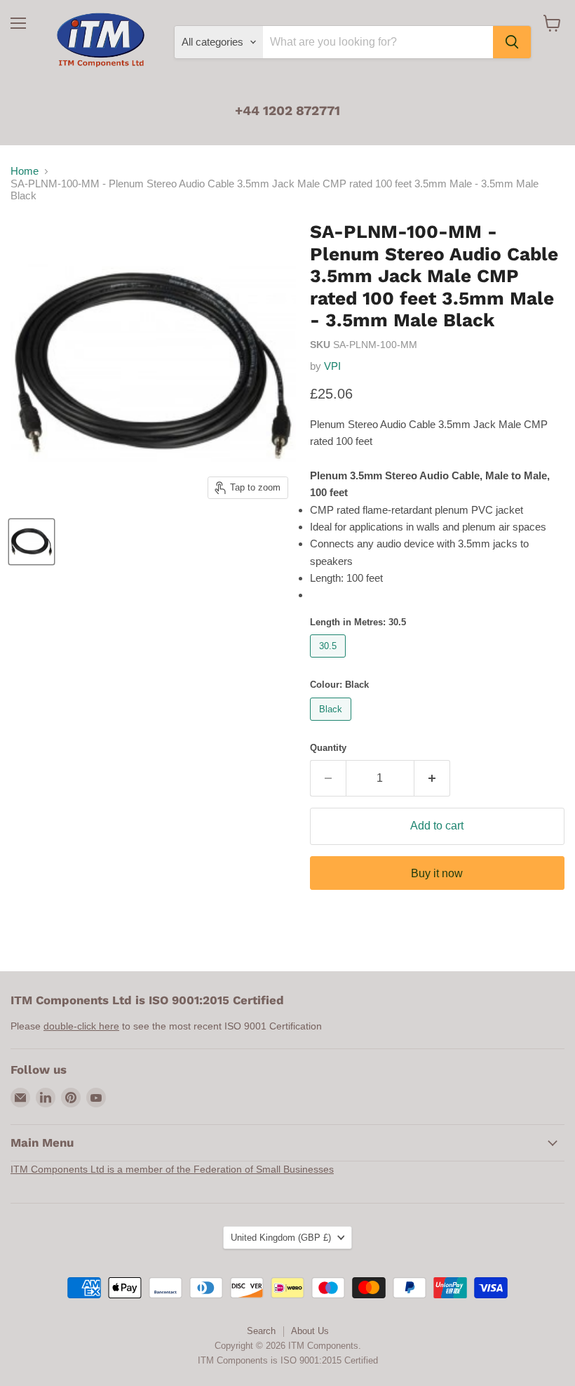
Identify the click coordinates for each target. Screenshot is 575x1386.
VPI (332, 366)
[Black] (332, 724)
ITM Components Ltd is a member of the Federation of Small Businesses (172, 1169)
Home (25, 171)
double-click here (81, 1026)
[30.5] (329, 661)
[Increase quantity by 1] (432, 778)
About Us (310, 1331)
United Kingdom (281, 1237)
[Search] (512, 42)
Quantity (328, 747)
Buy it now (437, 873)
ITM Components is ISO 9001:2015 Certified (288, 1360)
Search (261, 1331)
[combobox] (378, 42)
